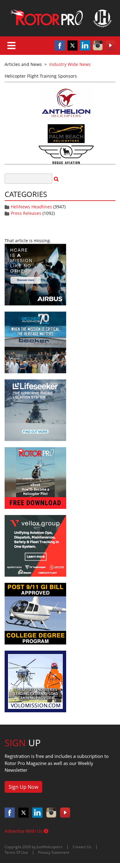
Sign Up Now (23, 786)
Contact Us (82, 846)
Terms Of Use (16, 852)
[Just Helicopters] (60, 18)
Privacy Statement (53, 852)
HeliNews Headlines (31, 207)
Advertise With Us (24, 831)
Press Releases (26, 213)
